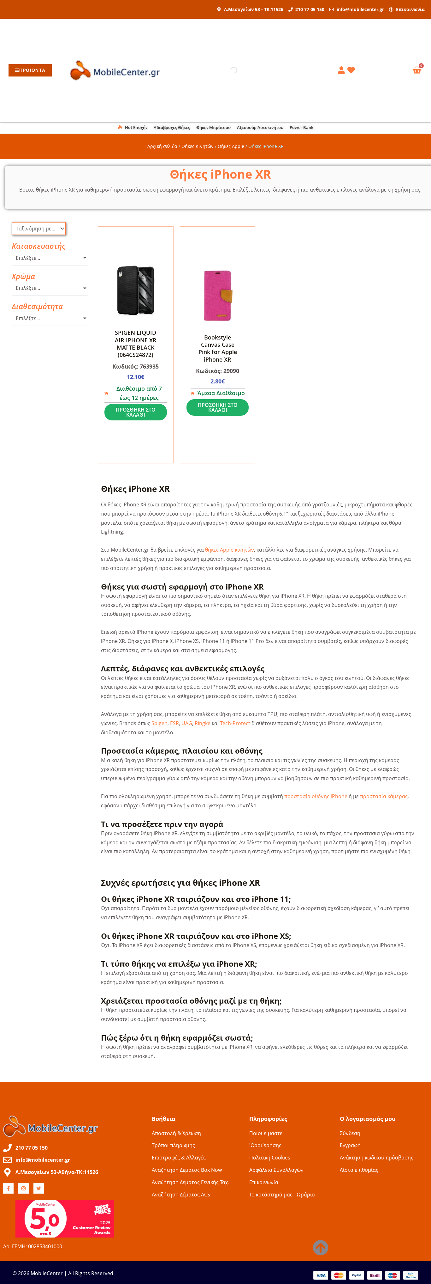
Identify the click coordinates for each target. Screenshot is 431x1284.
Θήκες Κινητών (197, 146)
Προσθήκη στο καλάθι (136, 412)
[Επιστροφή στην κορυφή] (320, 1248)
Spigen (159, 723)
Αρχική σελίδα (162, 146)
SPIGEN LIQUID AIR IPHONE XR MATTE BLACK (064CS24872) (135, 343)
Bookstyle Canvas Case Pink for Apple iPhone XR (217, 348)
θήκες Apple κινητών (229, 549)
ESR (174, 723)
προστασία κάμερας (384, 796)
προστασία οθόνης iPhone (315, 796)
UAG (186, 723)
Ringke (202, 723)
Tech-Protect (235, 723)
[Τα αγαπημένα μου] (352, 70)
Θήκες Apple (231, 146)
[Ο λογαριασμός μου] (342, 70)
